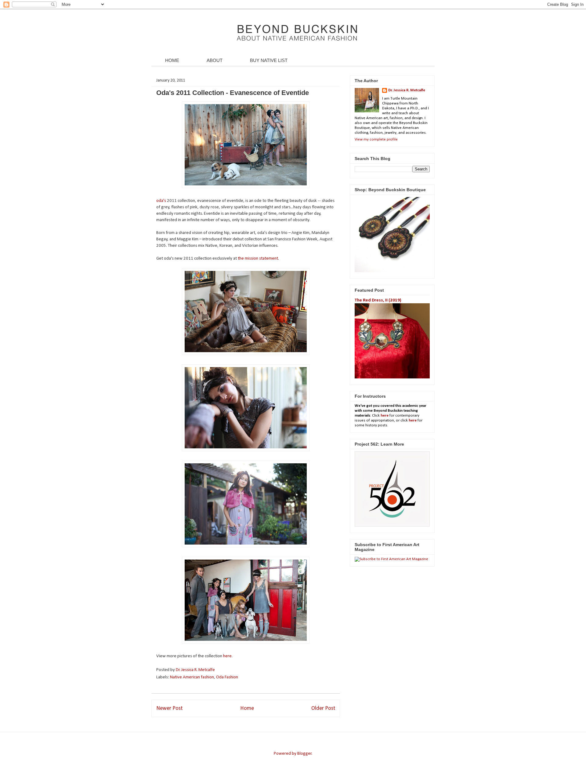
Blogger (304, 753)
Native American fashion (192, 677)
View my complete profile (376, 139)
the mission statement (258, 258)
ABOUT (214, 60)
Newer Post (169, 708)
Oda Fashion (227, 677)
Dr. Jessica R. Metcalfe (196, 670)
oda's (161, 201)
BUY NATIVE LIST (269, 60)
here (227, 656)
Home (247, 708)
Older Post (323, 708)
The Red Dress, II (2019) (378, 300)
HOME (172, 60)
